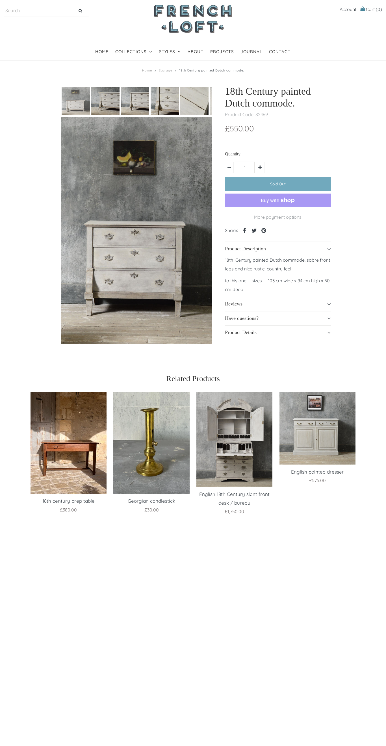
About (195, 51)
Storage (165, 70)
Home (102, 51)
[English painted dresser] (317, 428)
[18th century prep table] (69, 443)
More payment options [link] (278, 217)
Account (348, 9)
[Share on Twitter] (254, 230)
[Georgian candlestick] (151, 443)
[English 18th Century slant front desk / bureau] (234, 439)
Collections (130, 51)
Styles (167, 51)
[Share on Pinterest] (264, 230)
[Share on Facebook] (244, 230)
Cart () (373, 9)
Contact (279, 51)
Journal (251, 51)
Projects (222, 51)
